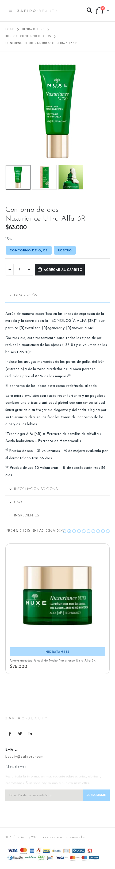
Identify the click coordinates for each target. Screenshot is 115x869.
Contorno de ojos (29, 250)
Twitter (20, 734)
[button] (64, 531)
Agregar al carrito (63, 270)
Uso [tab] (18, 502)
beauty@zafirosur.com (24, 756)
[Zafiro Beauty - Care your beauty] (37, 11)
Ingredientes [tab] (26, 515)
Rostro (65, 250)
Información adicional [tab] (37, 489)
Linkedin (30, 734)
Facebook (10, 734)
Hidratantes (57, 652)
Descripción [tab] (25, 295)
